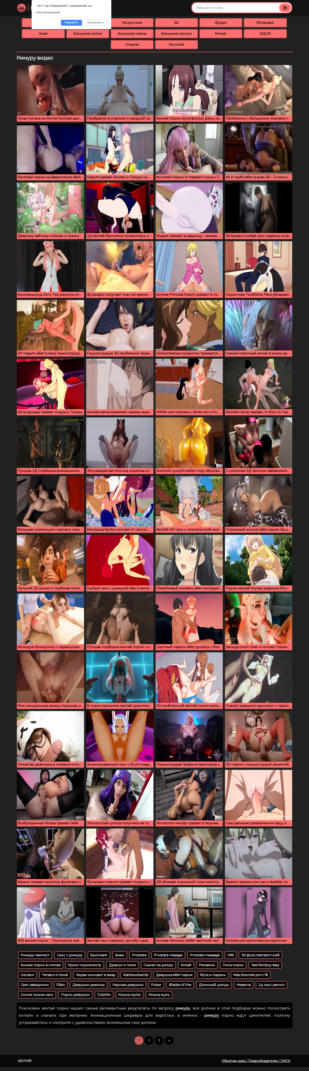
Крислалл (98, 955)
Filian (60, 985)
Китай (186, 965)
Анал (43, 34)
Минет (221, 34)
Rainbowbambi (135, 975)
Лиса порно (233, 965)
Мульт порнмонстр (84, 965)
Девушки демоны (89, 985)
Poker (156, 985)
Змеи (119, 955)
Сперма (132, 45)
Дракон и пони (122, 965)
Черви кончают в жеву (96, 975)
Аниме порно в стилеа (41, 965)
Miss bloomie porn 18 (250, 975)
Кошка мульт (129, 995)
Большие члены (132, 34)
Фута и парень (213, 975)
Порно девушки (75, 995)
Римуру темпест (35, 955)
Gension (27, 975)
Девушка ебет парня (174, 975)
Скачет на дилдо (158, 965)
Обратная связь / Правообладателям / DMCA (256, 1061)
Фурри (221, 23)
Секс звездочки (35, 985)
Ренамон (207, 965)
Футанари (265, 23)
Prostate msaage (168, 955)
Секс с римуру (70, 955)
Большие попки (87, 34)
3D (176, 23)
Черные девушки (128, 985)
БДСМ (265, 34)
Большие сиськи (176, 34)
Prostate (139, 955)
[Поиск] (285, 8)
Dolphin (104, 995)
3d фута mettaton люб (260, 955)
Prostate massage (205, 955)
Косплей (176, 45)
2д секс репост (271, 985)
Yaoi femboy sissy (265, 965)
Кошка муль (159, 995)
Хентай (25, 1061)
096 (230, 955)
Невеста (243, 985)
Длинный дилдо (214, 985)
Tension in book (55, 975)
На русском (132, 23)
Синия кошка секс (37, 995)
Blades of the (180, 985)
